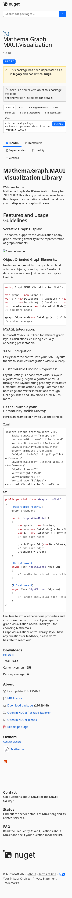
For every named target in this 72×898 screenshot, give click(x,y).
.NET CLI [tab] (9, 107)
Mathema (17, 749)
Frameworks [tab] (34, 142)
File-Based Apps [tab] (53, 112)
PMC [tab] (21, 107)
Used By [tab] (39, 150)
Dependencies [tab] (17, 150)
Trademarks (11, 883)
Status (8, 809)
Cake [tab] (7, 118)
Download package (20, 705)
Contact (10, 792)
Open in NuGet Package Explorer (29, 713)
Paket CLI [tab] (10, 112)
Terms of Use (47, 874)
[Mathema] (6, 749)
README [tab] (13, 142)
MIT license (14, 698)
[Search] (62, 14)
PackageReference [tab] (38, 107)
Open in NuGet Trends (22, 720)
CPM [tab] (55, 107)
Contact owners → (13, 741)
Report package (17, 727)
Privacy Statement (45, 879)
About (32, 874)
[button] (35, 72)
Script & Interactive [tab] (30, 112)
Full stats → (10, 654)
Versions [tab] (13, 157)
